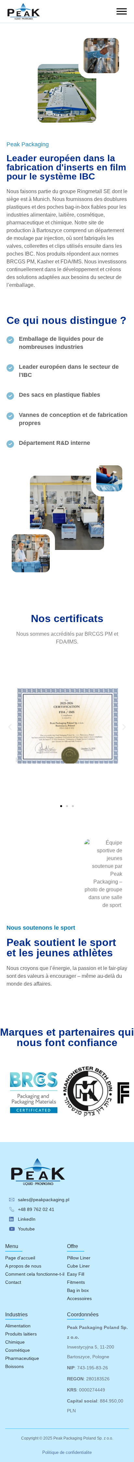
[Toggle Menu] (121, 11)
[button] (10, 727)
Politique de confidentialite (67, 1452)
